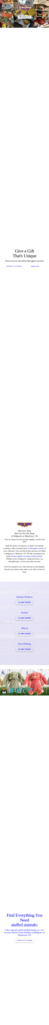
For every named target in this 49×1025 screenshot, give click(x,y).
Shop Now (35, 368)
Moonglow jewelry (37, 753)
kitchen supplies (17, 761)
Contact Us (25, 17)
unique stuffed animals (33, 761)
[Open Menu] (46, 7)
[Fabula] (22, 7)
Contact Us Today (14, 368)
